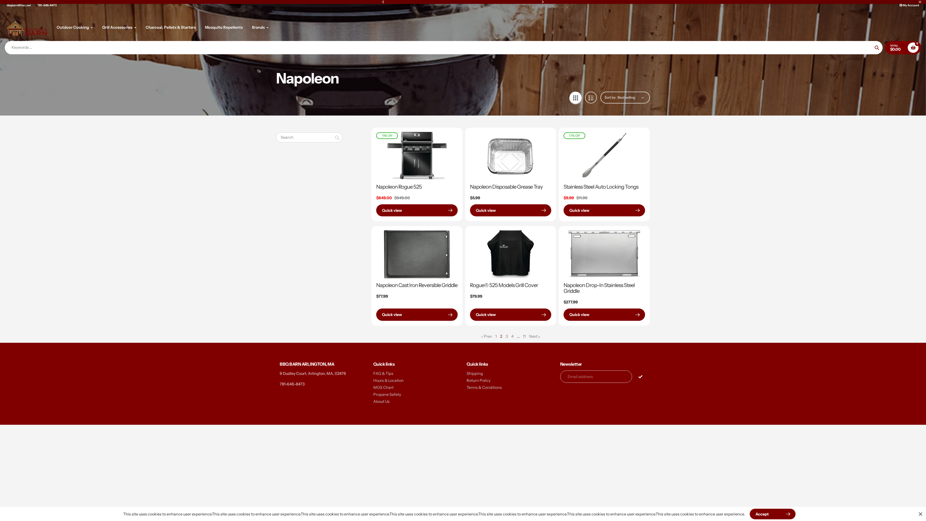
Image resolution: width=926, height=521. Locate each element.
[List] (591, 97)
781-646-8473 (47, 5)
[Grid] (575, 97)
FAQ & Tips (383, 373)
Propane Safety (387, 394)
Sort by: (610, 97)
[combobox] (309, 137)
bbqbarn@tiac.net (19, 5)
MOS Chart (383, 387)
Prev (488, 336)
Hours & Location (388, 380)
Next (533, 336)
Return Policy (478, 380)
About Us (381, 401)
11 (524, 336)
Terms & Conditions (484, 387)
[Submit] (640, 376)
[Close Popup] (921, 514)
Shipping (475, 373)
